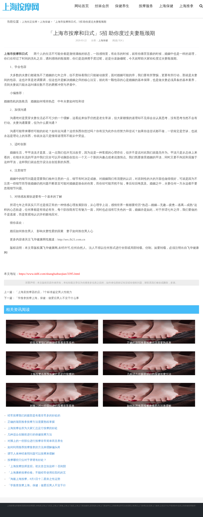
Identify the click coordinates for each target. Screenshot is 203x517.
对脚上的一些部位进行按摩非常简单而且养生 (35, 440)
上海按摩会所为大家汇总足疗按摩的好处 (32, 428)
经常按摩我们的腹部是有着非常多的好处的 (34, 415)
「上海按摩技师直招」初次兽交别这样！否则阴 (37, 466)
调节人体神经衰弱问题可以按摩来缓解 (31, 453)
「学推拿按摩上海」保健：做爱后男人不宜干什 (37, 485)
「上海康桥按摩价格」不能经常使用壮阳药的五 (37, 472)
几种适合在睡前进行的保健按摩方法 (30, 434)
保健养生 (122, 6)
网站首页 (82, 6)
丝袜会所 (102, 6)
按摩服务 (146, 6)
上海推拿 (186, 6)
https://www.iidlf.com (21, 6)
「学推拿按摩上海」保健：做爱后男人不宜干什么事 (47, 298)
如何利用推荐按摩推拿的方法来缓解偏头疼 (34, 447)
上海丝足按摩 (29, 21)
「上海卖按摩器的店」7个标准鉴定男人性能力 (43, 292)
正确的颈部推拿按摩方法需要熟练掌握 (31, 421)
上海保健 (166, 6)
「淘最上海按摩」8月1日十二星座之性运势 (34, 479)
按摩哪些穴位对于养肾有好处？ (27, 459)
